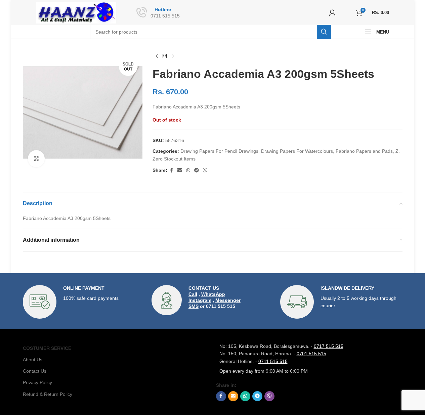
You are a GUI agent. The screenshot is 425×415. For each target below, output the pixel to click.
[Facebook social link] (171, 170)
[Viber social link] (205, 170)
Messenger (228, 300)
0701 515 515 (311, 353)
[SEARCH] (324, 32)
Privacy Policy (37, 382)
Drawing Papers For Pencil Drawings (219, 151)
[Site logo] (76, 12)
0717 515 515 (328, 346)
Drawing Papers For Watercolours (297, 151)
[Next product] (173, 56)
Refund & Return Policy (47, 394)
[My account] (332, 12)
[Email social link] (179, 170)
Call (192, 294)
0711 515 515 (273, 361)
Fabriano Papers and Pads (364, 151)
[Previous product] (157, 56)
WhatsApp (213, 294)
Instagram (199, 300)
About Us (32, 359)
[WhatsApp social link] (188, 170)
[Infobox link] (84, 302)
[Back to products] (165, 56)
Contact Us (34, 371)
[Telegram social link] (196, 170)
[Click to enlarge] (36, 158)
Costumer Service (47, 348)
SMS (193, 306)
